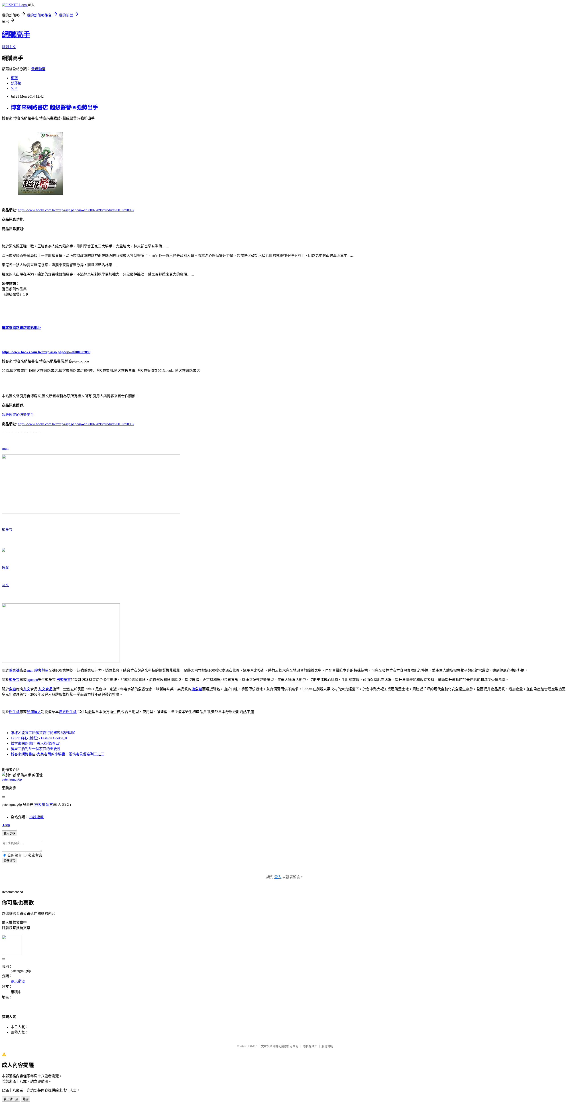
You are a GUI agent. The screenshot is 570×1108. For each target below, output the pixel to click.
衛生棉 (14, 712)
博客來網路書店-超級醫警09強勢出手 (54, 107)
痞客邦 (39, 804)
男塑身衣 (64, 680)
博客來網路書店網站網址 (21, 328)
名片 (14, 88)
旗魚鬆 (196, 689)
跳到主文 (9, 47)
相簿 (14, 78)
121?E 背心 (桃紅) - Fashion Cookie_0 (39, 738)
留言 (49, 804)
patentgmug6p (12, 779)
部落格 (16, 83)
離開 (25, 1099)
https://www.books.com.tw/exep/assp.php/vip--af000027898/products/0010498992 (76, 210)
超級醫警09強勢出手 (18, 415)
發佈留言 (9, 860)
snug (5, 448)
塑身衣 (7, 530)
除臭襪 (14, 670)
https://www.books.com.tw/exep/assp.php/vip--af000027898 (46, 352)
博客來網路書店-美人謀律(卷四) (35, 743)
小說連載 (36, 817)
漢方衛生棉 (68, 712)
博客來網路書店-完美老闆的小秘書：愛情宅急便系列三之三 (57, 754)
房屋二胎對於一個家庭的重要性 (36, 749)
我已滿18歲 (11, 1099)
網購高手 (16, 35)
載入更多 (9, 833)
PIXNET (252, 1046)
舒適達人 (34, 712)
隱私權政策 (310, 1046)
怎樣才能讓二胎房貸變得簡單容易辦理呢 (43, 733)
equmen (32, 680)
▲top (6, 825)
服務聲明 (327, 1046)
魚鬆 (5, 567)
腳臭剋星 (41, 670)
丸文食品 (45, 689)
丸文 (5, 585)
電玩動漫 (38, 69)
